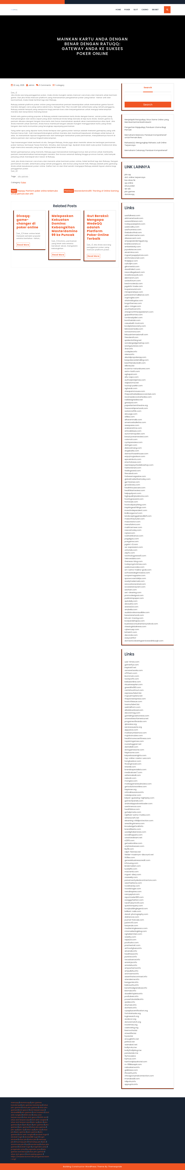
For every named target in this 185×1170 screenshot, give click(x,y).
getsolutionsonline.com (136, 786)
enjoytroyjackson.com (135, 456)
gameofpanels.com (134, 800)
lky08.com (129, 849)
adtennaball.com (133, 775)
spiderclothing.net (133, 340)
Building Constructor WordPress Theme (83, 1166)
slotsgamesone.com (134, 749)
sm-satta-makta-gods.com (138, 569)
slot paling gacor (35, 1154)
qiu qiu (128, 188)
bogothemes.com (133, 303)
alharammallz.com (133, 419)
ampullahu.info (131, 971)
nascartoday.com (133, 530)
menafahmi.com (132, 524)
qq (27, 1144)
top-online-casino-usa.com (138, 758)
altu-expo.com (132, 377)
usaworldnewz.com (134, 221)
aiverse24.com (131, 606)
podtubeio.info (131, 996)
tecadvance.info (132, 959)
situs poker (130, 185)
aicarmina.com (132, 252)
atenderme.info (132, 979)
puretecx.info (131, 956)
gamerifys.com (132, 664)
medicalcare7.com (133, 772)
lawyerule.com (131, 925)
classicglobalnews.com (135, 626)
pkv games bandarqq (32, 1105)
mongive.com (131, 780)
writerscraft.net (132, 817)
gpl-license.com (132, 482)
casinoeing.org (131, 1027)
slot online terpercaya (135, 177)
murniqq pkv (21, 1142)
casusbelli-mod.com (134, 323)
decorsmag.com (132, 712)
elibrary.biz (129, 365)
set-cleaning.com (133, 592)
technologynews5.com (135, 555)
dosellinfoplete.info (134, 993)
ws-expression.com (134, 547)
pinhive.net (130, 1041)
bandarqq (34, 1144)
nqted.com (130, 533)
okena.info (129, 354)
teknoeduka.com (132, 558)
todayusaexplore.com (135, 224)
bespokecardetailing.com (137, 360)
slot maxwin (38, 1112)
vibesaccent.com (133, 238)
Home (118, 9)
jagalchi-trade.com (134, 286)
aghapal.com (131, 374)
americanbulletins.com (135, 422)
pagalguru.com (132, 538)
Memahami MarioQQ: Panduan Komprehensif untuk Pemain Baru (145, 136)
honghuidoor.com (133, 761)
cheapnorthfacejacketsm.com (139, 311)
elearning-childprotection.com (139, 820)
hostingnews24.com (134, 499)
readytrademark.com (135, 581)
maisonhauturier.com (135, 518)
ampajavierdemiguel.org (136, 241)
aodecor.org (130, 1019)
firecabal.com (131, 473)
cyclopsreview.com (133, 442)
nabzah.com (130, 778)
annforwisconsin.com (134, 258)
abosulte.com (131, 603)
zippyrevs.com (131, 729)
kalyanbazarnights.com (135, 755)
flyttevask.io (130, 1056)
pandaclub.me (131, 1053)
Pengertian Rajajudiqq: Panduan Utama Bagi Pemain (145, 128)
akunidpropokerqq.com (135, 357)
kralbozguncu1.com (133, 513)
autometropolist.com (135, 433)
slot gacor (24, 1110)
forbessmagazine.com (135, 476)
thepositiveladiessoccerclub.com (140, 394)
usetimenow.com (133, 806)
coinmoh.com (131, 439)
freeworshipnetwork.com (136, 408)
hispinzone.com (132, 752)
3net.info (129, 348)
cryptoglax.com (132, 297)
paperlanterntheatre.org (136, 405)
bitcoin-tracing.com (134, 618)
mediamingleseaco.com (136, 928)
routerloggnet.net (133, 744)
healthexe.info (131, 954)
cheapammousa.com (135, 391)
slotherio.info (131, 1007)
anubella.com (131, 609)
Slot (136, 9)
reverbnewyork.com (134, 275)
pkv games (23, 176)
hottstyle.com (131, 501)
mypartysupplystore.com (136, 255)
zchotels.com (131, 550)
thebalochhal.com (133, 232)
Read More (23, 244)
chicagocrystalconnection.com (139, 1075)
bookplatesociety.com (135, 326)
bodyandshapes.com (135, 620)
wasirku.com (130, 936)
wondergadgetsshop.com (137, 343)
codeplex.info (131, 351)
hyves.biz (129, 1036)
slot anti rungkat (39, 1120)
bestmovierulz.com (134, 283)
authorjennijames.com (135, 380)
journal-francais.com (134, 919)
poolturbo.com (132, 942)
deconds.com (131, 635)
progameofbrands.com (136, 721)
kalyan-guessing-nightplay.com (139, 798)
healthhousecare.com (135, 487)
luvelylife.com (131, 868)
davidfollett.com (132, 269)
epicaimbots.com (133, 459)
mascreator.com (132, 521)
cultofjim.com (131, 263)
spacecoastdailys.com (135, 578)
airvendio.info (131, 951)
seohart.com (131, 589)
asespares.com (132, 425)
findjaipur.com (131, 260)
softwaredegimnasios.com (137, 572)
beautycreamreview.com (136, 436)
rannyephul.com (132, 894)
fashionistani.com (133, 467)
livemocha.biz (131, 1030)
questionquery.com (134, 905)
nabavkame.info (132, 1067)
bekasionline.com (133, 681)
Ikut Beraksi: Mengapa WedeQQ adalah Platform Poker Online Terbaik (98, 227)
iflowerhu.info (131, 1073)
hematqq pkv (35, 1142)
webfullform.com (132, 707)
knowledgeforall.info (134, 826)
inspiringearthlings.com (135, 507)
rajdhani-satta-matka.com (137, 815)
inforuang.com (131, 863)
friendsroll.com (131, 337)
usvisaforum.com (133, 280)
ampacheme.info (133, 968)
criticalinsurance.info (134, 792)
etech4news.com (133, 462)
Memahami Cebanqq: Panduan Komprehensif (146, 150)
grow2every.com (132, 484)
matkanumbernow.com (136, 732)
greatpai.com (131, 402)
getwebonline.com (133, 843)
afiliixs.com (130, 416)
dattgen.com (131, 445)
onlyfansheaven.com (134, 846)
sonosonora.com (132, 331)
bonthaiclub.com (132, 320)
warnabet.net (131, 1044)
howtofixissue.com (133, 701)
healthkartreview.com (135, 490)
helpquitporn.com (133, 493)
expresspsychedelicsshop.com (139, 465)
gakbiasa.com (131, 1070)
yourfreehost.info (133, 309)
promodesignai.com (134, 595)
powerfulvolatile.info (134, 999)
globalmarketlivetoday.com (138, 479)
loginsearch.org (132, 1016)
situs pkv (23, 1139)
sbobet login (41, 1134)
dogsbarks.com (132, 450)
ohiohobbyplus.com (134, 300)
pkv (41, 1122)
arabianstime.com (133, 428)
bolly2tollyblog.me (133, 1050)
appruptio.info (131, 1084)
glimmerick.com (132, 266)
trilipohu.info (130, 1081)
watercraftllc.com (133, 411)
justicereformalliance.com (137, 294)
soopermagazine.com (135, 575)
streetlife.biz (130, 1033)
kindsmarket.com (133, 866)
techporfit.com (132, 678)
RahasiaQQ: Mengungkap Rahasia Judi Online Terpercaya (145, 143)
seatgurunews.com (134, 346)
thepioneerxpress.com (135, 698)
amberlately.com (133, 246)
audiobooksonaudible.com (137, 612)
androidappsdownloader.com (138, 803)
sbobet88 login (31, 1137)
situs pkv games (30, 1107)
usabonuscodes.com (134, 567)
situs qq (30, 1129)
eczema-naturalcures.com (137, 368)
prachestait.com (132, 945)
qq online (129, 183)
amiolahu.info (131, 965)
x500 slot (28, 1115)
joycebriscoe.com (133, 249)
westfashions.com (133, 883)
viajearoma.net (132, 382)
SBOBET (155, 9)
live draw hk (130, 180)
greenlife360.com (133, 687)
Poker (127, 9)
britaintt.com (131, 632)
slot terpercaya (37, 1110)
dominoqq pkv (17, 1144)
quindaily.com (131, 601)
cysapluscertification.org (136, 1010)
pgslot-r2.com (131, 544)
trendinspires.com (133, 891)
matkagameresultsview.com (138, 783)
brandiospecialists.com (135, 769)
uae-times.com (132, 661)
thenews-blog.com (134, 561)
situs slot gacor (30, 1117)
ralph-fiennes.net (133, 851)
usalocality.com (132, 226)
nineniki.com (130, 766)
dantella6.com (131, 746)
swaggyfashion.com (134, 900)
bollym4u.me (131, 1047)
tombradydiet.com (133, 317)
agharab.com (131, 388)
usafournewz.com (133, 229)
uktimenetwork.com (134, 218)
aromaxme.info (132, 973)
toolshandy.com (132, 885)
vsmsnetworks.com (134, 670)
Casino (144, 9)
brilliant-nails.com (133, 911)
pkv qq (128, 174)
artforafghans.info (133, 948)
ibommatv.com (132, 676)
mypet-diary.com (133, 874)
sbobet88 (15, 1112)
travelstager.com (133, 888)
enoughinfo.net (132, 1039)
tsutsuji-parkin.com (134, 385)
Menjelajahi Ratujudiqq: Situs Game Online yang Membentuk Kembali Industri (147, 120)
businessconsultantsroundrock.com (141, 623)
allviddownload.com (134, 710)
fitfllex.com (130, 857)
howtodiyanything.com (135, 504)
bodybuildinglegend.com (136, 908)
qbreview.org (131, 724)
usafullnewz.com (132, 215)
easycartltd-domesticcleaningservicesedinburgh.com (144, 639)
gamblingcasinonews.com (137, 715)
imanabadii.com (132, 1078)
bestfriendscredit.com (135, 363)
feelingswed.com (133, 470)
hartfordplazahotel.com (136, 1061)
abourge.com (131, 414)
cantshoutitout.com (134, 690)
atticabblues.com (133, 431)
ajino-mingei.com (133, 306)
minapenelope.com (134, 292)
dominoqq (129, 194)
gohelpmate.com (133, 812)
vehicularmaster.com (134, 235)
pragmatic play (39, 1147)
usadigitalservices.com (135, 832)
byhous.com (130, 1058)
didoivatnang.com (133, 448)
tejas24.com (130, 939)
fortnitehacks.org (133, 1013)
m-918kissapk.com (133, 1064)
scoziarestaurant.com (135, 586)
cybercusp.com (132, 629)
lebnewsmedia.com (134, 328)
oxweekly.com (131, 877)
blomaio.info (130, 990)
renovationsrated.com (135, 584)
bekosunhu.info (132, 985)
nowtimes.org (131, 1024)
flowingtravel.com (133, 763)
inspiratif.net (130, 667)
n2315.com (129, 840)
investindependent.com (136, 510)
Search (148, 87)
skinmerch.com (132, 277)
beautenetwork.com (134, 615)
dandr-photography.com (136, 914)
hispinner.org (130, 789)
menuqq (15, 1102)
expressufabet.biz (133, 693)
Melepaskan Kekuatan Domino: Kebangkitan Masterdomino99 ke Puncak (65, 225)
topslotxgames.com (134, 741)
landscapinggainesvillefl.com (138, 516)
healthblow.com (132, 809)
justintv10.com (131, 922)
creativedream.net (133, 837)
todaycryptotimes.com (135, 564)
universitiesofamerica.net (137, 718)
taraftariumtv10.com (134, 902)
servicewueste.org (133, 727)
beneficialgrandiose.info (136, 988)
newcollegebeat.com (135, 272)
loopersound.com (133, 289)
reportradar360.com (134, 897)
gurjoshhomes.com (134, 314)
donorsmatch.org (133, 1022)
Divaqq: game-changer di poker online (27, 221)
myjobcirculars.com (134, 735)
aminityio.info (131, 962)
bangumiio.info (131, 982)
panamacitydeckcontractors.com (140, 880)
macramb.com (132, 871)
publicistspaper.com (134, 598)
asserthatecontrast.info (136, 976)
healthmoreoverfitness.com (138, 738)
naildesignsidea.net (134, 399)
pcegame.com (132, 541)
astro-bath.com (132, 371)
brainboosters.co (133, 243)
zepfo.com (130, 552)
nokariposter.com (133, 795)
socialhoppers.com (133, 834)
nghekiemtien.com (133, 934)
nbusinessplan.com (134, 684)
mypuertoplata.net (134, 695)
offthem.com (131, 673)
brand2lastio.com (133, 829)
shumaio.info (131, 1005)
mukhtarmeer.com (133, 527)
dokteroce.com (132, 917)
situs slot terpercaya (20, 1120)
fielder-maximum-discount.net (139, 854)
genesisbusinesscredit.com (137, 860)
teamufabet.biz (132, 704)
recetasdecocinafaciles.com (138, 397)
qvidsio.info (130, 1002)
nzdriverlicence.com (134, 535)
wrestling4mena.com (134, 823)
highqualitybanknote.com (137, 496)
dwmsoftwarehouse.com (136, 453)
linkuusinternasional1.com (136, 334)
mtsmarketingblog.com (136, 931)
